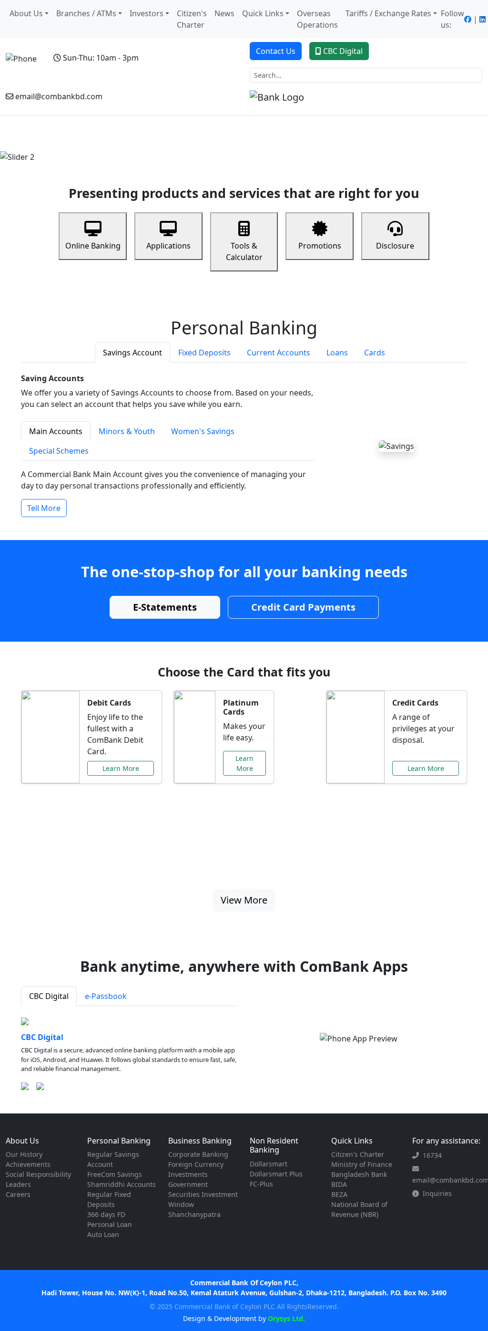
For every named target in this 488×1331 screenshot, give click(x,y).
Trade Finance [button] (289, 128)
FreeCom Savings (114, 1174)
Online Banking (93, 245)
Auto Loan (103, 1234)
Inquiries (437, 1193)
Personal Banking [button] (71, 128)
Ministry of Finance (361, 1164)
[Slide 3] (252, 149)
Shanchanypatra (194, 1214)
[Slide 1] (218, 149)
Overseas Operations (317, 19)
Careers (18, 1194)
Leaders (18, 1184)
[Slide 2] (235, 149)
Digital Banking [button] (409, 128)
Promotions (319, 245)
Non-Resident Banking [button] (218, 128)
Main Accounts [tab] (55, 431)
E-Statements (165, 607)
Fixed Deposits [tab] (204, 352)
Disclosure (395, 245)
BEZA (339, 1194)
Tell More (44, 508)
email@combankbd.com (58, 96)
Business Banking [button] (140, 128)
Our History (24, 1154)
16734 (432, 1155)
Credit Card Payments (303, 607)
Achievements (28, 1164)
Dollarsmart (268, 1163)
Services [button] (460, 128)
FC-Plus (261, 1183)
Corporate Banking (198, 1154)
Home (19, 138)
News (224, 13)
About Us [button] (26, 13)
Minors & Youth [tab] (127, 431)
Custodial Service (340, 133)
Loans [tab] (337, 352)
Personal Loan (109, 1224)
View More (244, 900)
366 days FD (106, 1214)
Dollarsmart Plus (276, 1173)
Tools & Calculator (244, 251)
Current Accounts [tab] (278, 352)
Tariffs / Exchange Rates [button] (388, 13)
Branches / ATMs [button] (86, 13)
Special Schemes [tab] (59, 451)
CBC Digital (343, 51)
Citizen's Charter (192, 19)
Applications (168, 245)
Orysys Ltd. (285, 1318)
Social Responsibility (38, 1174)
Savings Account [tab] (132, 352)
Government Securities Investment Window (203, 1194)
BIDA (339, 1184)
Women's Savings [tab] (202, 431)
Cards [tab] (374, 352)
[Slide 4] (270, 149)
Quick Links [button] (263, 13)
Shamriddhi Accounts (121, 1184)
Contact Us (275, 51)
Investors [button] (146, 13)
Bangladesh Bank (359, 1174)
